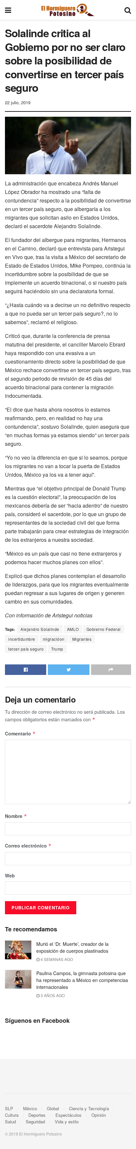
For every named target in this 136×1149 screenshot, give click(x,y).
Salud (10, 1121)
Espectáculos (68, 1115)
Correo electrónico (28, 845)
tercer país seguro (26, 649)
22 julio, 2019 (17, 102)
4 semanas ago (56, 959)
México (30, 1108)
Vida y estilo (67, 1121)
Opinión (98, 1115)
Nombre (16, 816)
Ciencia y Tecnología (89, 1108)
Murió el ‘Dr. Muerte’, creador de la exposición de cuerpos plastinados (72, 947)
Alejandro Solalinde (39, 629)
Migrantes (82, 639)
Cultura (11, 1115)
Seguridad (35, 1121)
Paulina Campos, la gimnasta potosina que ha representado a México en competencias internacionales (82, 980)
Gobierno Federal (103, 629)
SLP (9, 1108)
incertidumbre (21, 639)
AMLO (73, 629)
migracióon (54, 639)
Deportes (37, 1115)
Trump (57, 649)
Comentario (20, 733)
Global (53, 1108)
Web (10, 875)
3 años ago (52, 995)
